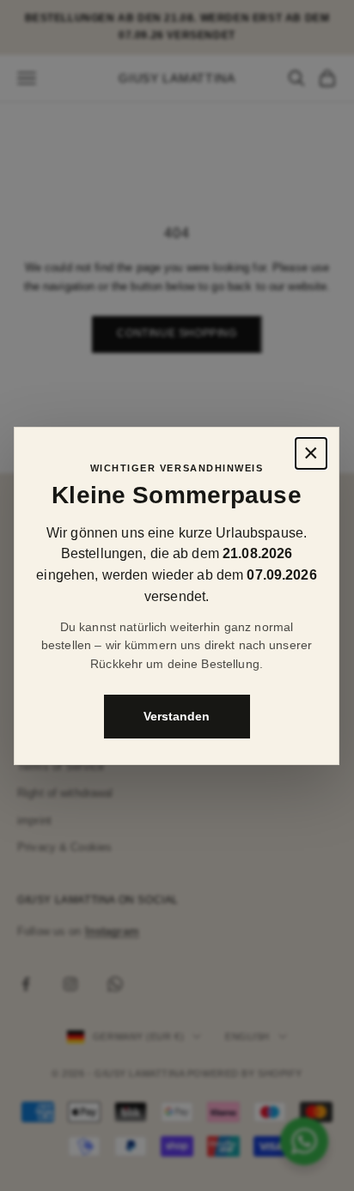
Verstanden (177, 715)
